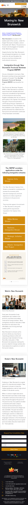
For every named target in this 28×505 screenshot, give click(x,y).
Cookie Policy (20, 462)
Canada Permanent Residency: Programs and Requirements (11, 33)
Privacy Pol (7, 463)
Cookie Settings (20, 463)
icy (9, 463)
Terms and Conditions (8, 462)
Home (3, 33)
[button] (7, 5)
